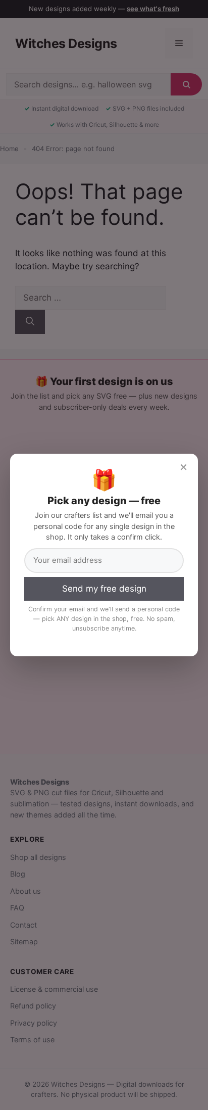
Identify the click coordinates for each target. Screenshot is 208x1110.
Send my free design (104, 589)
